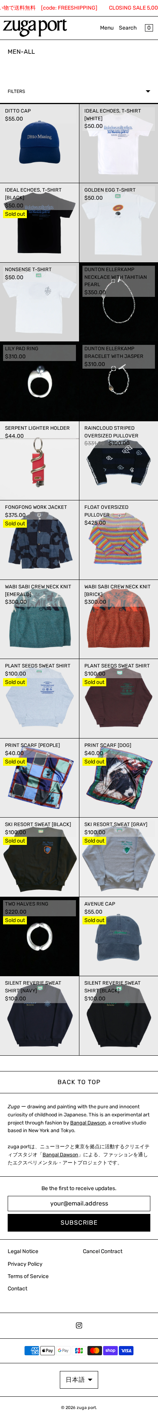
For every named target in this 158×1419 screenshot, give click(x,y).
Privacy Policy (25, 1264)
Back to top (79, 1082)
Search (128, 28)
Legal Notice (23, 1251)
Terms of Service (28, 1276)
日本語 (75, 1379)
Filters (16, 91)
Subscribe (79, 1222)
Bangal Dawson (88, 1123)
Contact (17, 1288)
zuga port (86, 1407)
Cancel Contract (102, 1251)
